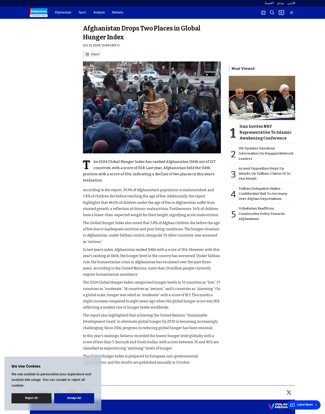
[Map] (263, 12)
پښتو (280, 3)
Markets (117, 12)
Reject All (31, 398)
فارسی (291, 3)
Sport (82, 12)
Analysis (99, 12)
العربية (269, 3)
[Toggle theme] (291, 12)
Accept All (74, 398)
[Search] (272, 12)
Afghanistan (63, 12)
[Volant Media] (280, 407)
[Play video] (281, 12)
